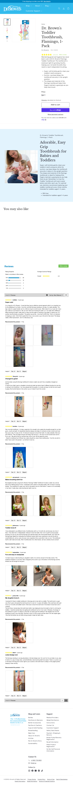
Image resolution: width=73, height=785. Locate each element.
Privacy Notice (32, 779)
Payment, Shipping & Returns (53, 734)
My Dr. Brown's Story (35, 741)
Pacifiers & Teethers (35, 725)
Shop (28, 6)
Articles (30, 738)
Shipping (44, 100)
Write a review (63, 54)
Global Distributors (53, 720)
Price (43, 92)
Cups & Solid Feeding (35, 728)
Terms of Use (50, 779)
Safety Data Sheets (53, 730)
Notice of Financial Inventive (47, 781)
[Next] (7, 40)
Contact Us (50, 725)
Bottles (30, 717)
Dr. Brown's (45, 50)
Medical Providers (52, 717)
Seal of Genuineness (62, 779)
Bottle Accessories (34, 723)
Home (43, 24)
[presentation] (19, 335)
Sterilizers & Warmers (35, 720)
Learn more (49, 2)
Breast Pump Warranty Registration (54, 738)
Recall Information (52, 742)
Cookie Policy (41, 779)
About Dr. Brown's (34, 736)
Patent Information (20, 781)
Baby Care (31, 733)
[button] (66, 700)
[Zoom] (23, 30)
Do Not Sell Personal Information (53, 750)
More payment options (55, 114)
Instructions (51, 723)
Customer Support (33, 11)
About (37, 6)
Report (24, 371)
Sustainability (32, 743)
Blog (47, 6)
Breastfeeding (33, 730)
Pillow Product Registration (51, 745)
